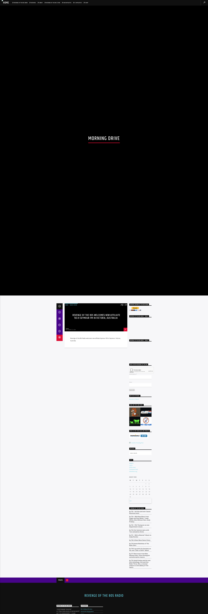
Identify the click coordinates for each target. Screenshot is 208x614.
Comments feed (133, 510)
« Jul (130, 542)
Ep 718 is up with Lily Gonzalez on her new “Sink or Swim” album (140, 590)
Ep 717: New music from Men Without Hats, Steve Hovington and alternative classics (139, 596)
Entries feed (132, 508)
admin (67, 369)
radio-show (73, 346)
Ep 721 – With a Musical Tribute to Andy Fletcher (140, 577)
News (66, 346)
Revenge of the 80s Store (53, 3)
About (41, 3)
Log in (131, 506)
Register (131, 504)
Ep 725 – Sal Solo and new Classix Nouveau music (139, 553)
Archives (33, 3)
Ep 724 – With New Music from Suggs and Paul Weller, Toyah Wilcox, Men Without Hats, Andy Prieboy (139, 560)
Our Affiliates (67, 3)
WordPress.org (133, 512)
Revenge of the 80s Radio (21, 3)
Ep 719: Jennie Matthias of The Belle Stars (139, 585)
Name (130, 423)
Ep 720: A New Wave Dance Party (139, 581)
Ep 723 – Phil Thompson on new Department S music (139, 567)
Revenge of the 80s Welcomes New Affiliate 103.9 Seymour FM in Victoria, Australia (96, 357)
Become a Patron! (134, 440)
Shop (86, 3)
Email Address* (133, 415)
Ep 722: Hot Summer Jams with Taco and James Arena (139, 572)
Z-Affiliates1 (78, 3)
